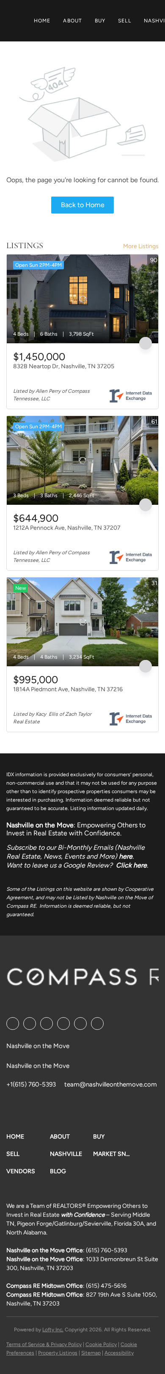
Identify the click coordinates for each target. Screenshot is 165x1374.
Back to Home (82, 205)
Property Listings (57, 1353)
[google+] (97, 1023)
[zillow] (63, 1023)
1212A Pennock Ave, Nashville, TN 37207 (67, 527)
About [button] (72, 21)
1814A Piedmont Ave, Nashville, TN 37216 (68, 689)
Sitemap (91, 1353)
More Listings (141, 246)
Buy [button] (100, 21)
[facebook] (12, 1023)
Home (42, 21)
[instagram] (80, 1023)
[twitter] (46, 1023)
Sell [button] (124, 21)
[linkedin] (29, 1023)
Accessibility (119, 1353)
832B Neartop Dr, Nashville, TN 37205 (63, 366)
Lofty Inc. (52, 1330)
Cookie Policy (101, 1344)
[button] (28, 1136)
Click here (131, 865)
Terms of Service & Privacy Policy (44, 1344)
